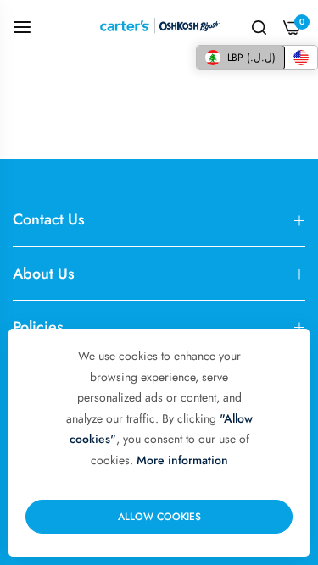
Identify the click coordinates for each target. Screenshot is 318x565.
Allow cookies (159, 516)
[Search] (259, 26)
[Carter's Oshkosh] (159, 26)
